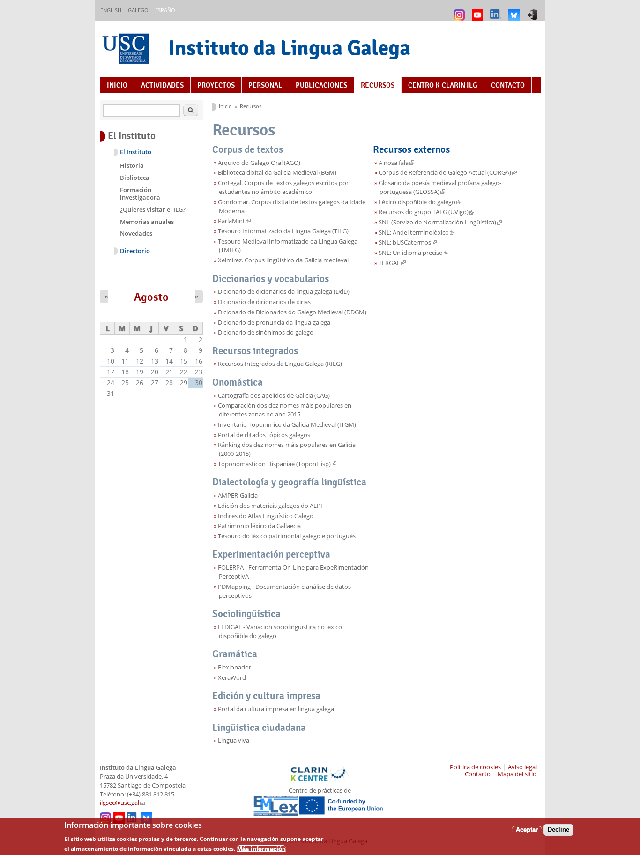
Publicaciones (321, 85)
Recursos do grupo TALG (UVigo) (426, 212)
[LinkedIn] (497, 10)
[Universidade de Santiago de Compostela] (127, 50)
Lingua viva (233, 740)
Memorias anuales (147, 221)
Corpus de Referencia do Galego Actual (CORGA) (448, 173)
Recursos (377, 85)
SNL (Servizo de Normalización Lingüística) (440, 222)
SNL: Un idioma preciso (413, 253)
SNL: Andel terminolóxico (416, 233)
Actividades (162, 85)
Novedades (136, 233)
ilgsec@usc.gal (122, 803)
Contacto (508, 85)
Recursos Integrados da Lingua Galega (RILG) (280, 364)
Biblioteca (134, 177)
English (110, 10)
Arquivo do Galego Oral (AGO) (259, 163)
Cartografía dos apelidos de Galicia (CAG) (274, 396)
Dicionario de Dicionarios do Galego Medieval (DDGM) (292, 312)
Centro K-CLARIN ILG (442, 85)
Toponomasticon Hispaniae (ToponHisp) (277, 464)
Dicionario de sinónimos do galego (265, 332)
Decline (558, 829)
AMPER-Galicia (238, 495)
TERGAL (392, 263)
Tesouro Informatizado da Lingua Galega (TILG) (283, 231)
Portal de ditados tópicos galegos (264, 435)
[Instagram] (460, 10)
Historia (132, 165)
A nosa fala (396, 163)
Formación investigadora (140, 193)
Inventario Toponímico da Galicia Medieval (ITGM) (287, 425)
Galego (138, 10)
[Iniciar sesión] (533, 10)
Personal (265, 85)
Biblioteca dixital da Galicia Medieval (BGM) (277, 173)
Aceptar (527, 829)
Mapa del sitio (517, 774)
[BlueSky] (515, 10)
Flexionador (234, 667)
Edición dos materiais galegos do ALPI (270, 506)
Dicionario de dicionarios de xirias (264, 302)
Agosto (151, 297)
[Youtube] (478, 10)
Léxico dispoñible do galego (420, 202)
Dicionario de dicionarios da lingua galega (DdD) (284, 292)
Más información (261, 848)
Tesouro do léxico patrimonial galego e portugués (287, 536)
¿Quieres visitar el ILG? (153, 209)
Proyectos (216, 85)
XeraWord (232, 678)
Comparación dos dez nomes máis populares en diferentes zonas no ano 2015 (284, 409)
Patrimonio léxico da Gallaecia (259, 526)
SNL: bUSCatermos (408, 242)
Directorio (135, 251)
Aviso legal (522, 767)
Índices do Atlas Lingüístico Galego (265, 516)
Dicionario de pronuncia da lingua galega (274, 323)
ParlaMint (234, 221)
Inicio (117, 85)
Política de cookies (475, 767)
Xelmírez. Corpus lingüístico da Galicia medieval (283, 260)
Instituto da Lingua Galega (289, 47)
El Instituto (135, 152)
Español (166, 10)
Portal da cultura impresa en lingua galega (276, 709)
